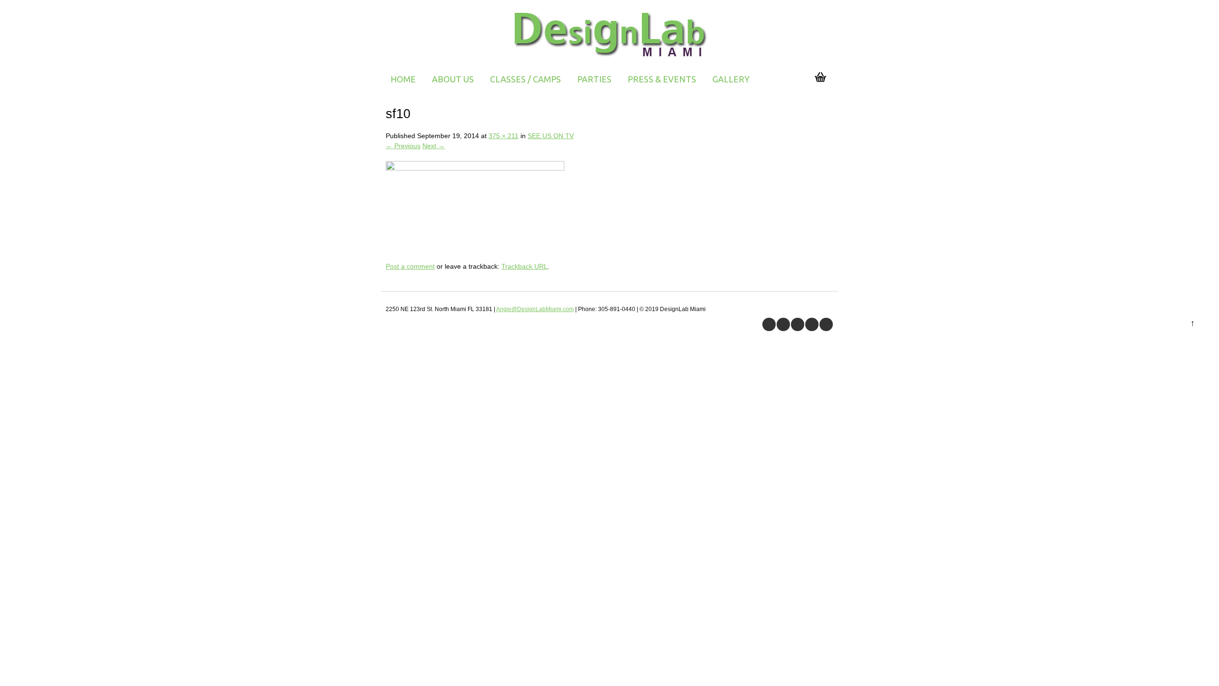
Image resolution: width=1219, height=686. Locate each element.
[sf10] (475, 168)
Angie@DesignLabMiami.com (535, 309)
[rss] (812, 324)
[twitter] (783, 324)
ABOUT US (453, 79)
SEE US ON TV (551, 136)
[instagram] (826, 324)
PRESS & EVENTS (662, 79)
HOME (403, 79)
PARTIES (594, 79)
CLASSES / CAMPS (525, 79)
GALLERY (730, 79)
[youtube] (797, 324)
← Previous (403, 146)
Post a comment (410, 266)
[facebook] (769, 324)
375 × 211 (504, 136)
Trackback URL (524, 266)
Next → (433, 146)
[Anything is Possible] (610, 59)
